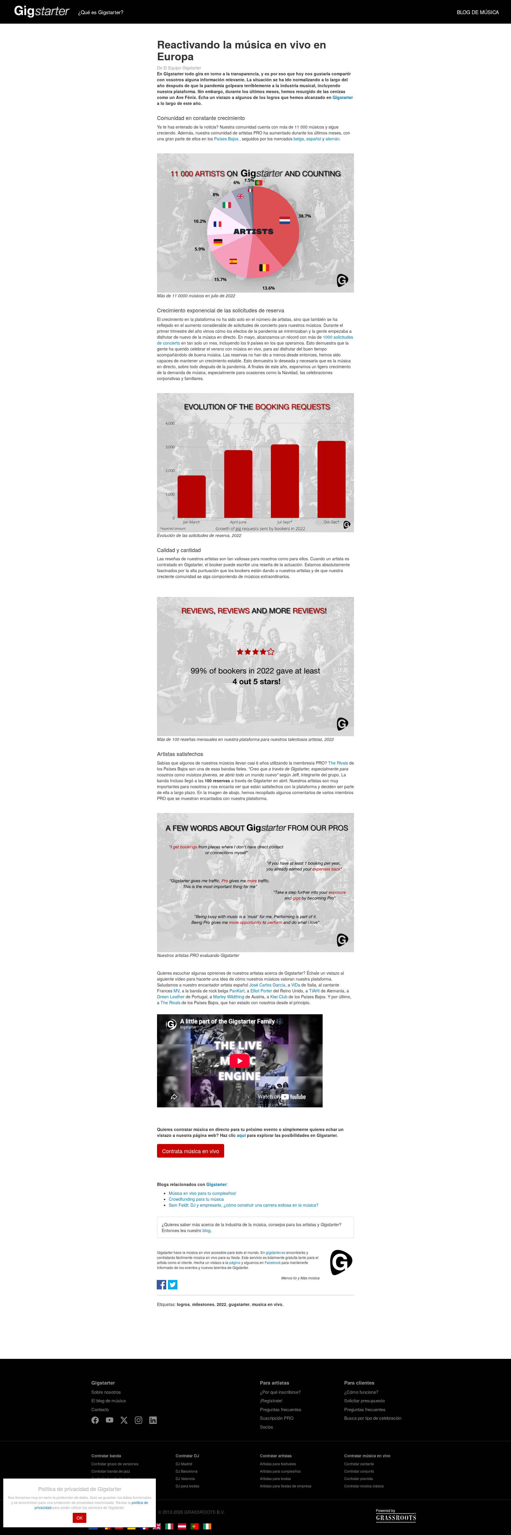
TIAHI (314, 991)
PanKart (237, 991)
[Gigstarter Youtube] (110, 1421)
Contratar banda (106, 1455)
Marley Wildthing (228, 996)
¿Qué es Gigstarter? (100, 12)
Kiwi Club (278, 996)
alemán (332, 139)
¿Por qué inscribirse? (280, 1392)
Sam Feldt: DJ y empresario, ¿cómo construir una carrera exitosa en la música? (243, 1205)
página (234, 1262)
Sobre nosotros (106, 1392)
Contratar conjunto (359, 1471)
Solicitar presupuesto (364, 1400)
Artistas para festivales (278, 1463)
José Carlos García (267, 985)
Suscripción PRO (277, 1418)
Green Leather (171, 996)
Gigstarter (343, 97)
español (313, 139)
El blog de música (108, 1400)
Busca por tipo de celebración (372, 1418)
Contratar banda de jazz (110, 1471)
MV (177, 991)
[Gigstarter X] (124, 1421)
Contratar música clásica (364, 1485)
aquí (241, 1135)
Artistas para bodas (275, 1478)
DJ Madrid (184, 1463)
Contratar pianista (358, 1478)
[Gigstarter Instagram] (139, 1421)
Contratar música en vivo (367, 1455)
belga (299, 139)
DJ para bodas (187, 1485)
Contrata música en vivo (190, 1151)
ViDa (295, 985)
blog (207, 1230)
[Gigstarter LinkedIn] (153, 1421)
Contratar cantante (359, 1463)
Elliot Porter (261, 991)
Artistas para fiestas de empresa (285, 1485)
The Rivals (338, 763)
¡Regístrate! (271, 1400)
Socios (266, 1427)
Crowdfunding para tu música (196, 1199)
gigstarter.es (275, 1252)
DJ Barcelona (187, 1471)
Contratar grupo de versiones (114, 1463)
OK (80, 1518)
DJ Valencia (185, 1478)
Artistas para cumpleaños (280, 1471)
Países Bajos (226, 139)
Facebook (273, 1262)
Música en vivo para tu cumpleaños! (202, 1193)
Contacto (100, 1409)
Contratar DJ (187, 1455)
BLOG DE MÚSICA (478, 12)
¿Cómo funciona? (361, 1392)
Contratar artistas (276, 1455)
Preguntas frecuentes (280, 1409)
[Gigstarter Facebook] (95, 1421)
